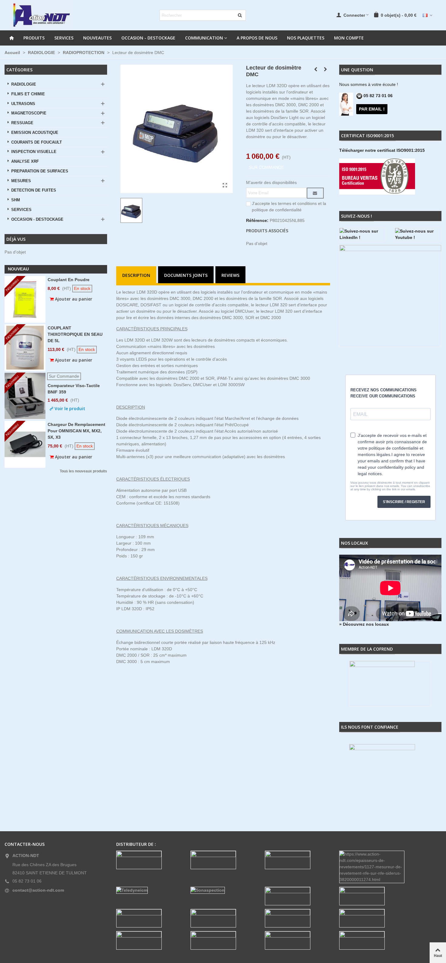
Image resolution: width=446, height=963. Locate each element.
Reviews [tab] (230, 275)
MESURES (21, 181)
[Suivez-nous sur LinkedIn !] (362, 234)
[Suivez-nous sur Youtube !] (418, 234)
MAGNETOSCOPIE (28, 113)
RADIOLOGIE (23, 84)
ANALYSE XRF (25, 161)
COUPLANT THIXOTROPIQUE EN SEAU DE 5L (75, 334)
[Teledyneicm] (148, 890)
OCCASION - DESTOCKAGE (148, 38)
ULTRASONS (23, 104)
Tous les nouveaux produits (83, 471)
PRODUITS (34, 38)
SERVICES (63, 38)
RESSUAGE (22, 123)
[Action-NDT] (41, 15)
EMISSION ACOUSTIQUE (34, 133)
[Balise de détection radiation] (325, 69)
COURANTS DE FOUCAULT (36, 142)
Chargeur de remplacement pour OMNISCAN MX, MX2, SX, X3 (76, 431)
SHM (15, 200)
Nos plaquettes (305, 38)
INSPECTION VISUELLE (33, 152)
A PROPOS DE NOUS (257, 38)
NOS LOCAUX (354, 543)
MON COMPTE (349, 38)
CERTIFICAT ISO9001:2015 (367, 135)
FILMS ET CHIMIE (28, 94)
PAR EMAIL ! (372, 109)
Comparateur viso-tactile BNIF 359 (74, 388)
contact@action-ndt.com (38, 890)
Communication (204, 38)
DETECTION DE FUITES (33, 190)
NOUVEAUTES (97, 38)
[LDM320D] (225, 185)
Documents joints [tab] (186, 275)
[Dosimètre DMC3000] (315, 69)
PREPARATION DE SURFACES (39, 171)
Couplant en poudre (69, 279)
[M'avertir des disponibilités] (315, 193)
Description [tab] (136, 275)
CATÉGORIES (19, 70)
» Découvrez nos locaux (364, 624)
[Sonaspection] (223, 890)
